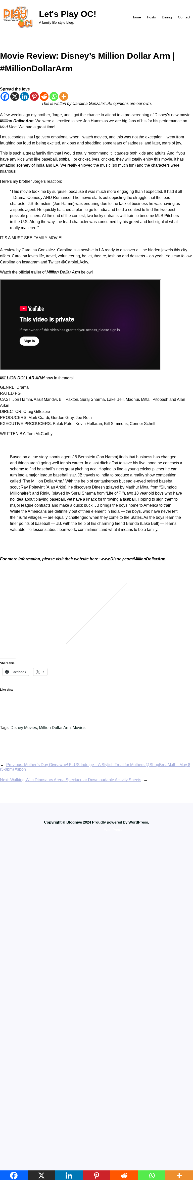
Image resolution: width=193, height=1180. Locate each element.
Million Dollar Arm (55, 727)
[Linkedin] (24, 96)
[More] (63, 96)
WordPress (113, 830)
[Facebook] (5, 96)
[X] (14, 96)
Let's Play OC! (67, 14)
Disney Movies (24, 727)
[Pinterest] (34, 96)
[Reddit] (44, 96)
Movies (79, 727)
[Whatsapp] (54, 96)
